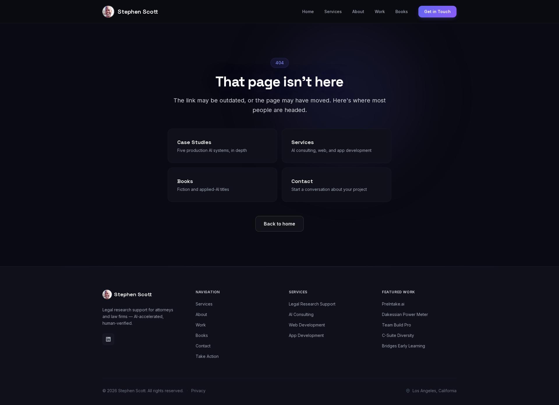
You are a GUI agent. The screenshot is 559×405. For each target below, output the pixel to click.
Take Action (207, 356)
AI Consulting (301, 314)
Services (333, 11)
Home (308, 11)
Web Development (307, 324)
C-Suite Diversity (398, 335)
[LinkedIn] (108, 339)
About (358, 11)
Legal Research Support (312, 303)
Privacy (198, 390)
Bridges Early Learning (403, 345)
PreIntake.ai (393, 303)
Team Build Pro (396, 324)
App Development (306, 335)
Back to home (279, 224)
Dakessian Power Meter (405, 314)
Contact (203, 345)
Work (380, 11)
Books (401, 11)
